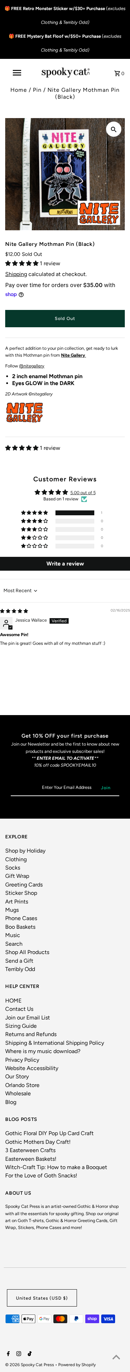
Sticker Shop (21, 893)
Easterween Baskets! (31, 1159)
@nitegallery (31, 365)
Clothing (16, 859)
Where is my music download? (42, 1051)
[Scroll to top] (116, 1358)
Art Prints (16, 901)
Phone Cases (21, 918)
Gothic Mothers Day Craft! (38, 1142)
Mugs (12, 910)
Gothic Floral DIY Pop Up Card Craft (49, 1133)
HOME (13, 1000)
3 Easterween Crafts (30, 1150)
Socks (12, 867)
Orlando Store (22, 1085)
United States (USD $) (42, 1298)
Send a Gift (19, 960)
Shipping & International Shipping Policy (54, 1043)
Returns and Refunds (31, 1034)
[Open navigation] (16, 72)
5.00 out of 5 (83, 492)
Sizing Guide (21, 1026)
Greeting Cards (24, 884)
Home (18, 90)
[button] (22, 263)
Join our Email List (27, 1017)
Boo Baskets (20, 927)
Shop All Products (27, 952)
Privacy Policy (22, 1060)
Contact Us (19, 1009)
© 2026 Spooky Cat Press (30, 1364)
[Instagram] (18, 1354)
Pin (37, 90)
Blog (10, 1102)
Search (14, 944)
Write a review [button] (65, 563)
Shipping (16, 274)
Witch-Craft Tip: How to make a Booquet (56, 1167)
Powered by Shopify (77, 1364)
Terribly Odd (20, 969)
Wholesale (18, 1093)
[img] (14, 611)
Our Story (17, 1076)
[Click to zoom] (113, 129)
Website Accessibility (31, 1068)
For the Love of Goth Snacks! (41, 1175)
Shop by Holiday (25, 850)
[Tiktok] (29, 1354)
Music (12, 935)
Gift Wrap (17, 876)
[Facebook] (7, 1354)
